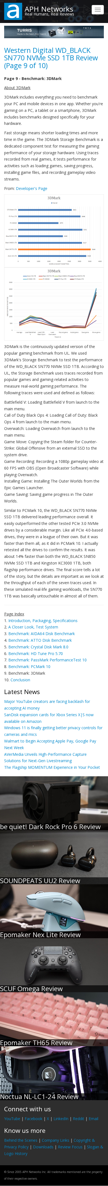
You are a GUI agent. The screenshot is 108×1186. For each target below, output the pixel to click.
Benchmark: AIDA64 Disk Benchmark (41, 633)
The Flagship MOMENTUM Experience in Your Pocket (52, 767)
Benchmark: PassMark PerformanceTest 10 (47, 659)
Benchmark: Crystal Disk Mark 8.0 (38, 646)
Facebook (33, 1118)
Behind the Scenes (20, 1140)
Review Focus (70, 1146)
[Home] (13, 11)
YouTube (12, 1118)
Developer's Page (31, 188)
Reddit (78, 1118)
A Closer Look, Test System (33, 627)
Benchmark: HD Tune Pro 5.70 (35, 653)
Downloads (43, 1146)
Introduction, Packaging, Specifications (43, 620)
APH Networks (49, 9)
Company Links (55, 1140)
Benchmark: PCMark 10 (29, 666)
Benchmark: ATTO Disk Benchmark (40, 640)
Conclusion (20, 679)
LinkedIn (60, 1118)
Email (93, 1118)
